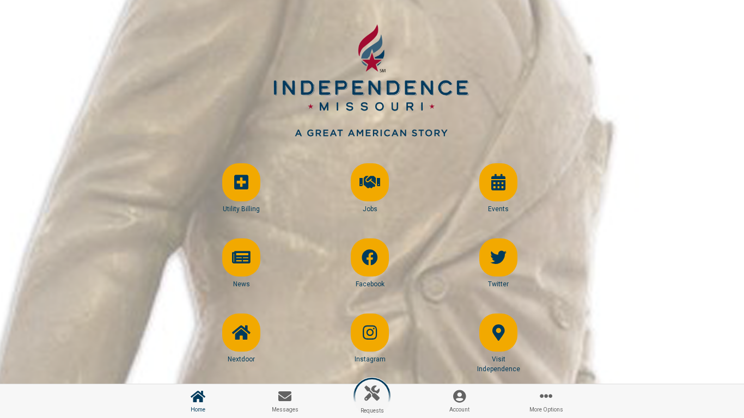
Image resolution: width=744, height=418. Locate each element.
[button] (241, 197)
